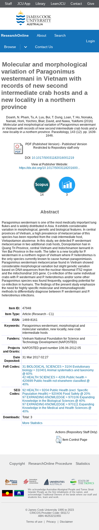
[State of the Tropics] (82, 482)
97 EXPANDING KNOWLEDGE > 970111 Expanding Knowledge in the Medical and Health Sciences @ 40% (58, 408)
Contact (76, 4)
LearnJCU (58, 4)
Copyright (17, 463)
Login (90, 41)
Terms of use (34, 521)
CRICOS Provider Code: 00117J (50, 512)
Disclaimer (66, 521)
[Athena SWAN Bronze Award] (11, 482)
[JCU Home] (33, 17)
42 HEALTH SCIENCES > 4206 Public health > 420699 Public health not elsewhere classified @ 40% (56, 381)
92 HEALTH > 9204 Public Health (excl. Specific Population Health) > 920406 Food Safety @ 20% (56, 391)
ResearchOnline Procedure (50, 463)
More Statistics (32, 423)
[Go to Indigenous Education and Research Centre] (7, 493)
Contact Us (44, 47)
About (41, 35)
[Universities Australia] (54, 482)
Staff (8, 4)
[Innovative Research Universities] (30, 482)
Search (60, 35)
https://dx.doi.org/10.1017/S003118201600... (49, 168)
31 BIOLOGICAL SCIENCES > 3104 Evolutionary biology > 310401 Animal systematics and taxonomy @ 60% (58, 370)
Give (90, 4)
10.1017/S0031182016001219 (53, 158)
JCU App (23, 4)
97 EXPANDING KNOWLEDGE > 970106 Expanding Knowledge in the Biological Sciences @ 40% (58, 399)
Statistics (83, 463)
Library (40, 4)
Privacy (51, 521)
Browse (10, 47)
